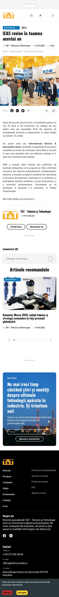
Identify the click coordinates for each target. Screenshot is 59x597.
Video (6, 488)
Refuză (7, 592)
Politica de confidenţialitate (44, 470)
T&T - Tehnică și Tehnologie (35, 211)
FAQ (33, 487)
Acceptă (22, 592)
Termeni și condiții (40, 476)
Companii (7, 482)
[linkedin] (17, 110)
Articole (7, 470)
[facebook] (12, 110)
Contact (7, 500)
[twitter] (23, 110)
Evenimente (8, 494)
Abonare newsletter (29, 439)
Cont (5, 506)
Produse (7, 476)
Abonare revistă (39, 493)
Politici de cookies (40, 482)
